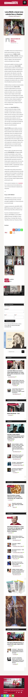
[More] (11, 232)
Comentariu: (6, 309)
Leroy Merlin (20, 183)
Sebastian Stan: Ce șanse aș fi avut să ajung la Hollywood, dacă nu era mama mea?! (17, 456)
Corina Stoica (10, 532)
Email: (15, 314)
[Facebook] (2, 695)
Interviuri (10, 361)
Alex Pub (14, 507)
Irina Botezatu (15, 472)
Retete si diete (10, 486)
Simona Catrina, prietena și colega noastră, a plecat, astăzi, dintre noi (18, 537)
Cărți (9, 633)
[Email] (13, 695)
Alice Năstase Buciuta (11, 376)
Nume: (5, 314)
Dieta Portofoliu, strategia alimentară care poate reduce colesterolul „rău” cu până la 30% (15, 497)
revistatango (15, 385)
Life (10, 281)
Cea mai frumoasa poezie (13, 404)
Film (8, 425)
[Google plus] (14, 230)
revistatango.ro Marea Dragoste (14, 16)
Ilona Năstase (10, 440)
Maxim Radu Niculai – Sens (13, 413)
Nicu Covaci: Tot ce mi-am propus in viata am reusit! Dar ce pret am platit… (17, 563)
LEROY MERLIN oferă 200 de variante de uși (12, 293)
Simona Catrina (15, 558)
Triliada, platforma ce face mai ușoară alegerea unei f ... (13, 686)
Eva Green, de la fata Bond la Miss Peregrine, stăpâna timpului (17, 470)
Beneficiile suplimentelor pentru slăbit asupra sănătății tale (17, 504)
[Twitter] (19, 230)
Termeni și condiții (11, 692)
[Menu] (25, 2)
